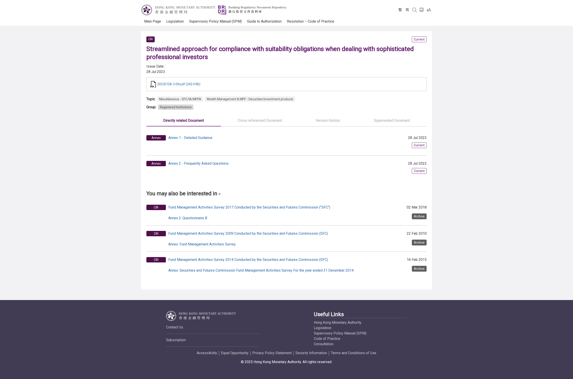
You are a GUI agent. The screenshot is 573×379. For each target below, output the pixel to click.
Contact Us (174, 327)
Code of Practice (327, 338)
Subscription (176, 340)
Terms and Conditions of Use (353, 353)
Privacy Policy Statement (272, 353)
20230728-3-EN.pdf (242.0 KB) (178, 84)
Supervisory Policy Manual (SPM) (340, 333)
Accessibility (207, 353)
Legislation (322, 328)
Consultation (323, 344)
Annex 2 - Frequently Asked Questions (198, 163)
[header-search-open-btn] (414, 10)
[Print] (421, 10)
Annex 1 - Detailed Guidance (190, 138)
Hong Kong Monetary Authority (337, 322)
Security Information (311, 353)
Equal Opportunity (234, 353)
